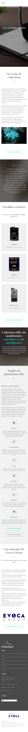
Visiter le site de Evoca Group (14, 626)
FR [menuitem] (4, 700)
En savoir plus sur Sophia (14, 528)
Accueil (3, 655)
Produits (3, 662)
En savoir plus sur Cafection (14, 152)
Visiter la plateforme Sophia (14, 534)
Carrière (3, 670)
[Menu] (3, 3)
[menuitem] (9, 700)
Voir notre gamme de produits (14, 320)
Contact (3, 666)
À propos (3, 659)
